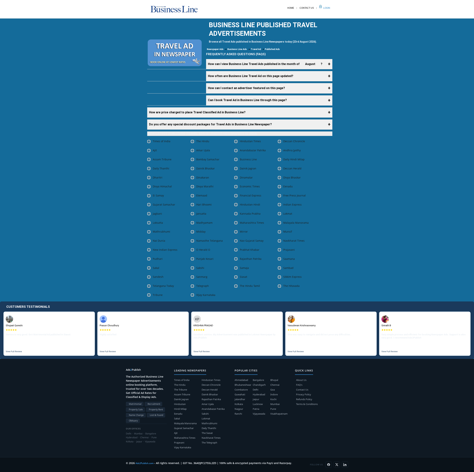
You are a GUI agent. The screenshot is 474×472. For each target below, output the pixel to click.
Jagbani (157, 213)
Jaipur (256, 399)
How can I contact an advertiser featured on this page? (246, 88)
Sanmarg (201, 276)
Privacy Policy (303, 394)
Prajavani (289, 249)
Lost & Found (156, 415)
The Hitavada (291, 286)
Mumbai (275, 404)
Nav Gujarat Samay (251, 240)
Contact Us (307, 8)
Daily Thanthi (161, 168)
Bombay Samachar (207, 159)
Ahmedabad (241, 380)
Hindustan (180, 404)
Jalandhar (240, 399)
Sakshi (200, 268)
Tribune (158, 295)
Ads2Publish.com (144, 463)
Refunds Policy (304, 399)
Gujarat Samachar (164, 204)
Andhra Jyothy (292, 150)
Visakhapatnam (279, 413)
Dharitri (157, 177)
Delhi (255, 389)
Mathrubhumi (161, 231)
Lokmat (287, 213)
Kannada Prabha (250, 213)
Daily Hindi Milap (294, 159)
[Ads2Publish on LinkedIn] (345, 464)
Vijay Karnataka (205, 295)
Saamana (289, 259)
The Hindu (202, 141)
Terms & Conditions (307, 404)
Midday (201, 231)
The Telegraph (209, 442)
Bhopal (274, 380)
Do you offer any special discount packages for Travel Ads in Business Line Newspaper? (210, 124)
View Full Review (14, 351)
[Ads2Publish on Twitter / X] (337, 464)
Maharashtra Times (252, 222)
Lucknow (258, 404)
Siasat (243, 276)
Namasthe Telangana (209, 240)
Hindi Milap (180, 409)
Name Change (136, 415)
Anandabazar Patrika (253, 150)
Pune (273, 409)
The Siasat (207, 433)
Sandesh (158, 276)
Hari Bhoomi (204, 204)
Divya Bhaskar (292, 177)
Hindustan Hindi (250, 204)
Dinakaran (202, 177)
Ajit (155, 150)
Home (290, 8)
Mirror (244, 231)
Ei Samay (158, 195)
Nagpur (239, 409)
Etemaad (201, 195)
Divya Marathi (204, 186)
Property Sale (136, 409)
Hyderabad (259, 394)
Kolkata (239, 404)
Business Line (248, 159)
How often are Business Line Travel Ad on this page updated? (250, 76)
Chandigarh (259, 384)
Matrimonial (135, 404)
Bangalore (258, 380)
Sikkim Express (292, 276)
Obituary (133, 420)
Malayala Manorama (296, 222)
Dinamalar (246, 177)
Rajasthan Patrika (250, 259)
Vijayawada (259, 413)
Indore (274, 394)
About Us (301, 380)
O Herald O (203, 249)
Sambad (288, 268)
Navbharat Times (294, 240)
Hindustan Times (250, 141)
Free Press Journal (294, 195)
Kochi (273, 399)
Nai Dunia (159, 240)
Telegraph (202, 286)
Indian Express (292, 204)
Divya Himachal (162, 186)
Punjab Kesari (204, 259)
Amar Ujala (203, 150)
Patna (256, 409)
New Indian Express (165, 249)
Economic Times (250, 186)
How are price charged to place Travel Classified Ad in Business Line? (197, 112)
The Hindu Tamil (250, 286)
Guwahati (240, 394)
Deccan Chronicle (294, 141)
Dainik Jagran (248, 168)
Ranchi (238, 413)
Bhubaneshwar (243, 384)
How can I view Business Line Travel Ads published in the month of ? (265, 64)
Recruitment (154, 404)
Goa (272, 389)
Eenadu (288, 186)
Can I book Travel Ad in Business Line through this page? (247, 100)
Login (322, 8)
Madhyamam (204, 222)
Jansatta (201, 213)
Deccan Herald (292, 168)
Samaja (244, 268)
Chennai (274, 384)
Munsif (287, 231)
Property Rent (156, 409)
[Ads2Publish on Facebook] (329, 464)
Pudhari (158, 259)
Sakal (156, 268)
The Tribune (180, 389)
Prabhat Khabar (249, 249)
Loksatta (158, 222)
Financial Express (250, 195)
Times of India (161, 141)
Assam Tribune (162, 159)
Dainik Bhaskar (205, 168)
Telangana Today (163, 286)
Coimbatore (241, 389)
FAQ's (299, 384)
